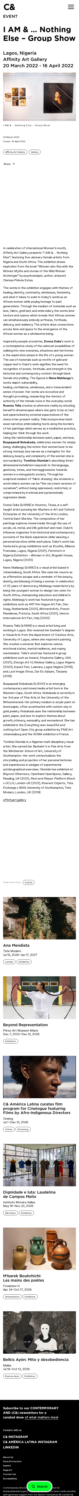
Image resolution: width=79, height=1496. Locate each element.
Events (28, 882)
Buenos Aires (12, 1376)
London (9, 961)
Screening (22, 1129)
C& (9, 7)
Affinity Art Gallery (15, 152)
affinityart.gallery (14, 800)
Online (8, 1129)
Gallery (34, 152)
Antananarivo (12, 1296)
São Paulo (10, 1213)
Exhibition (24, 961)
